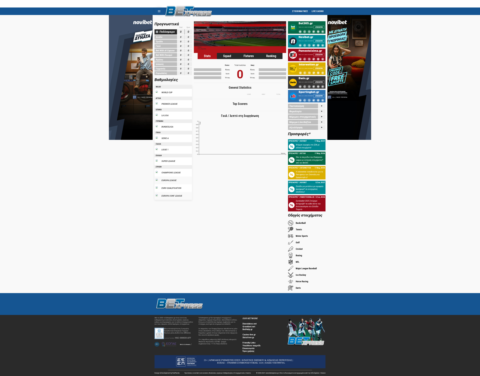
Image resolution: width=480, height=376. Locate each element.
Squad (227, 56)
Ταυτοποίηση (296, 106)
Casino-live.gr (249, 334)
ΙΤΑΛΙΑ (158, 132)
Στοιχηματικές (239, 373)
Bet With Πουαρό (164, 55)
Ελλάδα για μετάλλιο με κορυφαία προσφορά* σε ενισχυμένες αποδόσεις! (309, 189)
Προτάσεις (188, 373)
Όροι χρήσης (248, 351)
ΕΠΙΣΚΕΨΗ (319, 27)
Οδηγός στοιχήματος (305, 215)
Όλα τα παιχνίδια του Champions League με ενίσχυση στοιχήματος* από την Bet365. (309, 160)
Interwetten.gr (309, 64)
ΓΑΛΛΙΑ (158, 144)
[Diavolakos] (179, 304)
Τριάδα (159, 41)
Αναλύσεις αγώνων (215, 373)
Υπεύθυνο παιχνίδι (251, 345)
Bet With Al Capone (165, 50)
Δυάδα (159, 37)
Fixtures (249, 56)
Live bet (196, 373)
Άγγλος (159, 59)
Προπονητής (201, 30)
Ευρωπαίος (161, 73)
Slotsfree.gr (248, 337)
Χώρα (199, 47)
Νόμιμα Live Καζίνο (300, 122)
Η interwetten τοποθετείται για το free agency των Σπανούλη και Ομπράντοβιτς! (309, 175)
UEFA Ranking (278, 30)
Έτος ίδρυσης (202, 49)
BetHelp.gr (247, 329)
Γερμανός (160, 68)
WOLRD (158, 87)
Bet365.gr (306, 23)
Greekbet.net (248, 326)
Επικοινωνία (248, 348)
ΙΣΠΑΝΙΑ (159, 110)
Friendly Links (249, 343)
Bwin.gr (304, 78)
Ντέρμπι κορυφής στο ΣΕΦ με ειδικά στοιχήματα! (308, 146)
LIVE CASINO (318, 11)
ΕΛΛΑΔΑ (159, 155)
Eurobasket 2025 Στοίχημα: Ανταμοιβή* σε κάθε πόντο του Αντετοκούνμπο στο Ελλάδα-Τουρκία (308, 205)
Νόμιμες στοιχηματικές (302, 116)
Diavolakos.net (249, 324)
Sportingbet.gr (309, 91)
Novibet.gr (306, 36)
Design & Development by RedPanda (167, 373)
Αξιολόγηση (295, 127)
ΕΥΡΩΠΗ (159, 167)
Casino (248, 373)
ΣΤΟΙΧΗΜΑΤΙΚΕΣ (300, 11)
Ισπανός (160, 64)
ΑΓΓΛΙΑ (158, 98)
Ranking (271, 56)
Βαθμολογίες (228, 373)
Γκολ (158, 46)
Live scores (204, 373)
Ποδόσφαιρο (167, 31)
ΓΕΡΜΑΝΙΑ (159, 121)
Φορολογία (295, 111)
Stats (207, 56)
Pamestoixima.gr (310, 50)
